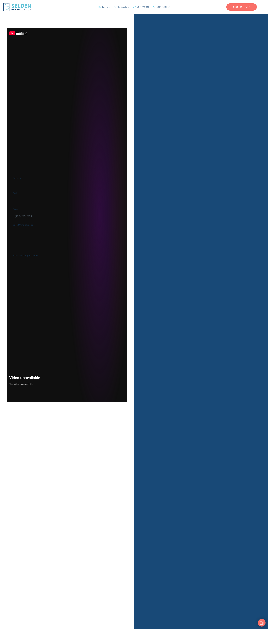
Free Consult (241, 7)
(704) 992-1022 (143, 7)
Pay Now (106, 7)
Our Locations (123, 7)
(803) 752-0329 (163, 7)
